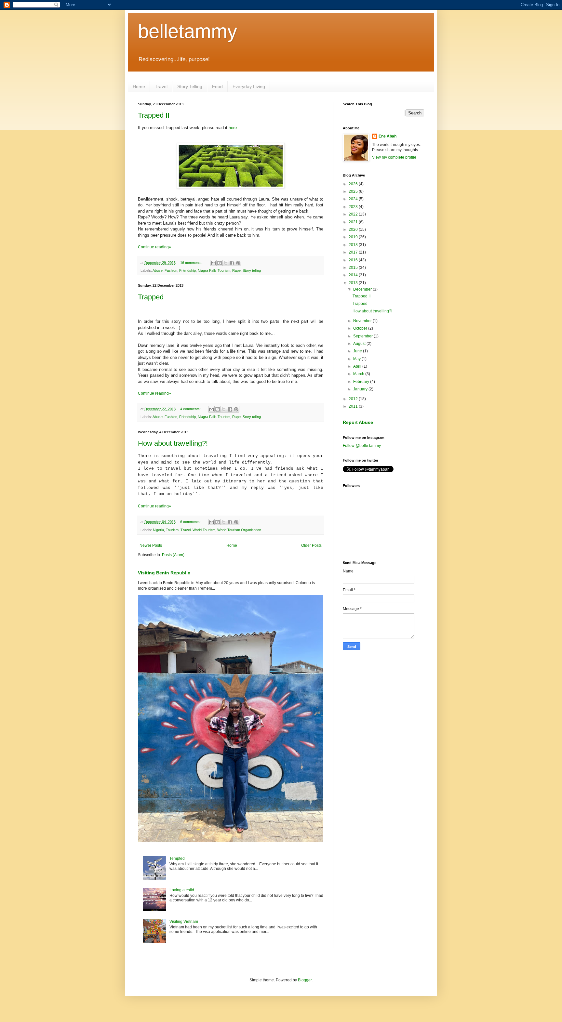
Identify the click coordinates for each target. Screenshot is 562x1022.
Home (139, 86)
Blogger (305, 980)
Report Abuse (358, 422)
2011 (354, 406)
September (363, 336)
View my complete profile (394, 157)
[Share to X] (225, 263)
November (363, 321)
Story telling (252, 270)
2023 (354, 206)
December (363, 289)
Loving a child (181, 890)
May (357, 359)
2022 (354, 214)
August (360, 343)
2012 (354, 399)
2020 (354, 229)
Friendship (187, 270)
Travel (161, 86)
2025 (354, 191)
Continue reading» (154, 247)
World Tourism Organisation (239, 530)
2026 (354, 184)
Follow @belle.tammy (362, 445)
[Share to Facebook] (232, 263)
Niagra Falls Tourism (214, 270)
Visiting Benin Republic (164, 572)
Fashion (171, 270)
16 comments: (192, 263)
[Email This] (213, 263)
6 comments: (191, 522)
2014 (354, 275)
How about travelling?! (173, 443)
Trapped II (153, 115)
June (358, 351)
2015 (354, 267)
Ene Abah (387, 136)
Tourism (172, 530)
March (359, 374)
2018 (354, 244)
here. (233, 127)
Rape (236, 270)
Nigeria (158, 530)
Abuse (158, 270)
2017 (354, 252)
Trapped (151, 297)
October (360, 328)
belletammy (187, 31)
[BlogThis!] (219, 263)
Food (217, 86)
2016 (354, 260)
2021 (354, 222)
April (357, 366)
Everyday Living (249, 86)
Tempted (177, 858)
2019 (354, 237)
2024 (354, 199)
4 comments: (191, 409)
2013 (354, 283)
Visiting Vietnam (183, 921)
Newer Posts (151, 545)
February (361, 381)
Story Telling (189, 86)
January (360, 389)
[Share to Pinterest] (238, 263)
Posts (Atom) (173, 555)
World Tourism (204, 530)
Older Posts (311, 545)
